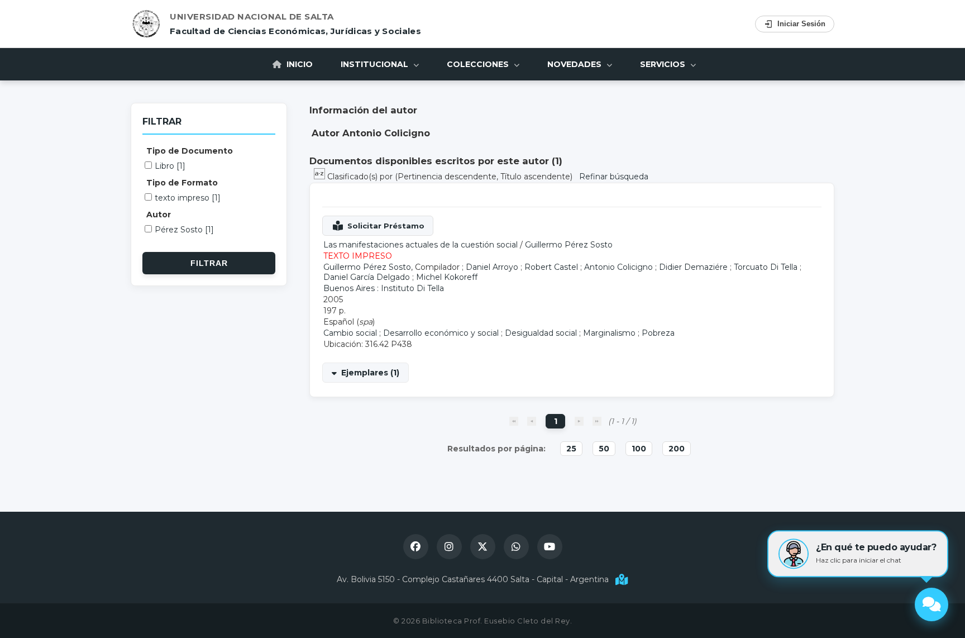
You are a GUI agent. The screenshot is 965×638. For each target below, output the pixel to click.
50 (604, 449)
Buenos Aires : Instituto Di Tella (383, 288)
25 (571, 449)
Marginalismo (609, 333)
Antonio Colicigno (618, 267)
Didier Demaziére (693, 267)
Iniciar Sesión (801, 24)
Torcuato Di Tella (765, 267)
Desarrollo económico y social (441, 333)
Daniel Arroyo (492, 267)
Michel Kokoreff (446, 277)
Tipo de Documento (189, 151)
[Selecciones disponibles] (320, 177)
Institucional (375, 64)
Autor (158, 215)
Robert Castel (551, 267)
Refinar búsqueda (613, 177)
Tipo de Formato (182, 183)
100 (639, 449)
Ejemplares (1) (370, 373)
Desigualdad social (541, 333)
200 (676, 449)
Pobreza (658, 333)
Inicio (298, 64)
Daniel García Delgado (366, 277)
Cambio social (350, 333)
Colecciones (479, 64)
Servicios (663, 64)
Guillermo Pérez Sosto (569, 245)
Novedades (575, 64)
